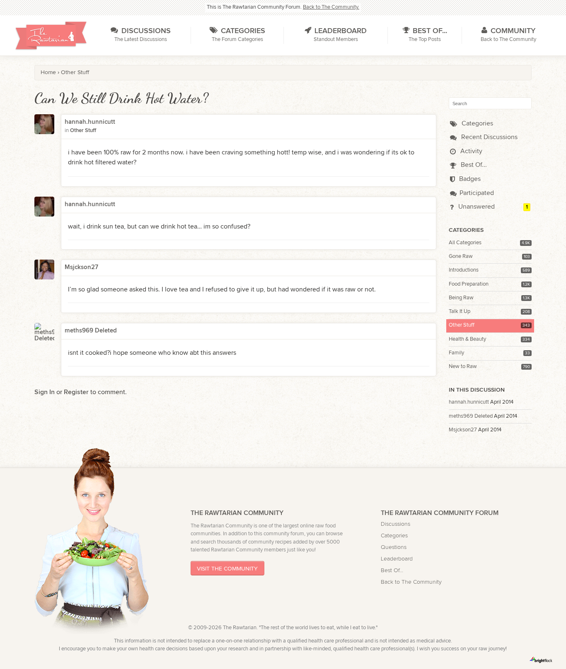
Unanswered (476, 207)
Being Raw (461, 298)
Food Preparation (469, 284)
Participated (477, 193)
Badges (469, 179)
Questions (393, 547)
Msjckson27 (463, 430)
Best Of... (473, 165)
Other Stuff (461, 325)
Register (76, 392)
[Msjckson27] (44, 269)
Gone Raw (461, 256)
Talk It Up (459, 311)
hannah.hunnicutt (469, 402)
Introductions (464, 270)
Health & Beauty (467, 339)
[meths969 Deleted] (44, 333)
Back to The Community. (331, 7)
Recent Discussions (489, 137)
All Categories (465, 243)
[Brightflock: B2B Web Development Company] (541, 660)
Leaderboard (397, 558)
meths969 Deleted (471, 416)
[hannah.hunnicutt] (44, 129)
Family (456, 353)
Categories (476, 124)
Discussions (395, 523)
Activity (470, 151)
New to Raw (463, 366)
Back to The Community (411, 581)
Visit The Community (227, 568)
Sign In (44, 392)
